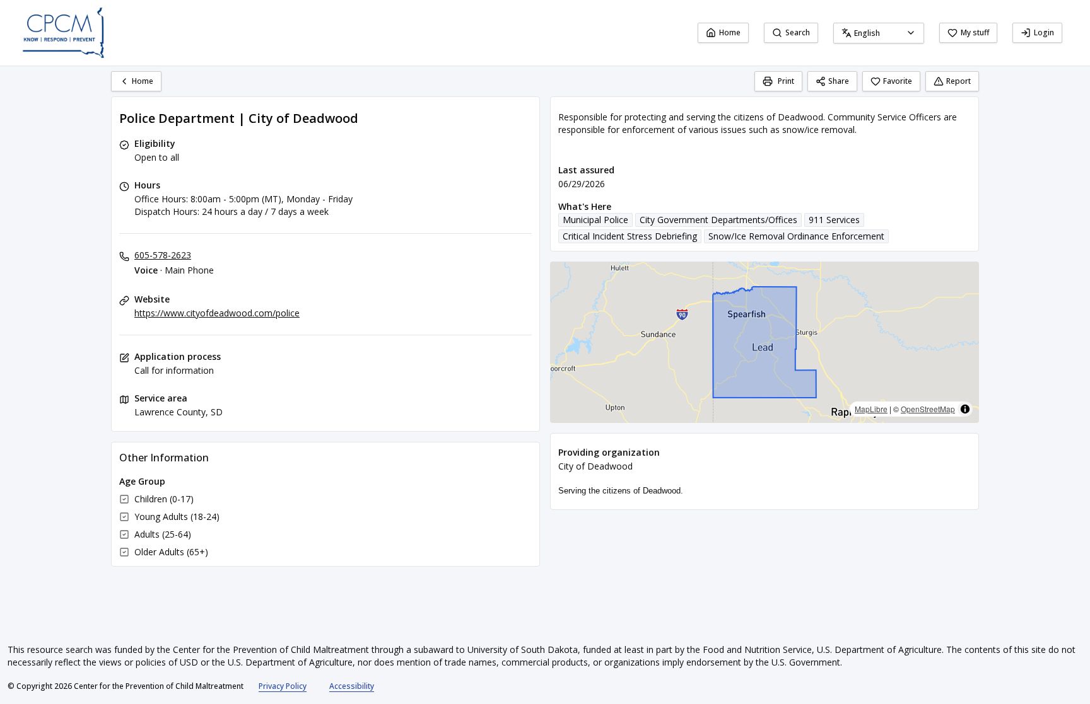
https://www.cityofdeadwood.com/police (217, 313)
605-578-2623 (162, 255)
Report (958, 81)
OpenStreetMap (928, 408)
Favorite (897, 81)
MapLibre (871, 408)
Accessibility (351, 686)
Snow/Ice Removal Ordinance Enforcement (796, 236)
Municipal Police (595, 220)
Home (730, 32)
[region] (764, 342)
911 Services (834, 220)
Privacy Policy (283, 686)
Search (797, 32)
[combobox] (878, 33)
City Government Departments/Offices (718, 220)
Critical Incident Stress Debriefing (630, 236)
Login (1044, 32)
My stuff (975, 32)
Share (838, 81)
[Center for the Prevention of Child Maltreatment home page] (63, 33)
